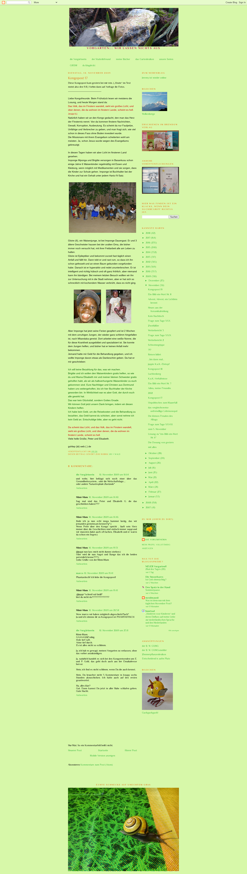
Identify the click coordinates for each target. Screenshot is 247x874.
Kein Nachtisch (156, 316)
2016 (148, 242)
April (151, 482)
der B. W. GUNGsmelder (154, 650)
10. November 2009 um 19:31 (103, 547)
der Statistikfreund (101, 59)
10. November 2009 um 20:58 (104, 610)
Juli (150, 467)
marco (79, 573)
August (152, 462)
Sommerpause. (153, 590)
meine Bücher (123, 59)
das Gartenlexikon (144, 59)
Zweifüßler (153, 325)
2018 (148, 233)
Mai (151, 477)
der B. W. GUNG (150, 646)
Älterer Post (131, 750)
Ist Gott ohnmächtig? (156, 579)
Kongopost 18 (155, 369)
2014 (148, 252)
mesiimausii (152, 597)
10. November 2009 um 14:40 (103, 497)
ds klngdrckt (89, 65)
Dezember (154, 280)
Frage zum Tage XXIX (159, 335)
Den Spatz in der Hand (158, 587)
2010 (148, 271)
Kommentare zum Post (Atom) (96, 764)
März (151, 487)
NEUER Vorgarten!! (156, 566)
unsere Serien (166, 59)
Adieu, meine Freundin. (159, 388)
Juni (151, 472)
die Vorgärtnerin (78, 59)
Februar (153, 491)
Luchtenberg (154, 373)
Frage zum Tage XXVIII (160, 424)
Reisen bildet (154, 354)
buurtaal (150, 611)
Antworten (81, 488)
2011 (148, 266)
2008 (149, 502)
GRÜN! (73, 65)
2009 (149, 276)
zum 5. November (157, 429)
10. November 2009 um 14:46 (103, 517)
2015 (148, 247)
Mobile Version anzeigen (102, 755)
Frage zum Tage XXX (159, 320)
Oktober (153, 453)
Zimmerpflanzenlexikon (154, 654)
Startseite (103, 750)
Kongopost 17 (155, 397)
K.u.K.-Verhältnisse (157, 378)
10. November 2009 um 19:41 (98, 573)
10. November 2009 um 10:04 (114, 474)
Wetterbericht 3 (156, 330)
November (154, 285)
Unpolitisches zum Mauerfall (162, 402)
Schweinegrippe (156, 345)
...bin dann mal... (156, 359)
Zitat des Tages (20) (156, 569)
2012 (148, 261)
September (154, 458)
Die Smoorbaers (154, 576)
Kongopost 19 (155, 289)
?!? (149, 349)
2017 (148, 237)
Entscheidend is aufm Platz (156, 658)
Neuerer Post (75, 750)
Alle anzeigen (173, 630)
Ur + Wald (114, 454)
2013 (148, 257)
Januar (152, 496)
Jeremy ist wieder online (154, 77)
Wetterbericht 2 (156, 340)
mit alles (152, 447)
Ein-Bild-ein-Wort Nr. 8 (159, 294)
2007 (149, 507)
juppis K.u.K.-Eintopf (159, 364)
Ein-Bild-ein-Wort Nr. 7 (159, 383)
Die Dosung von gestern (161, 442)
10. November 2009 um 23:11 (113, 630)
